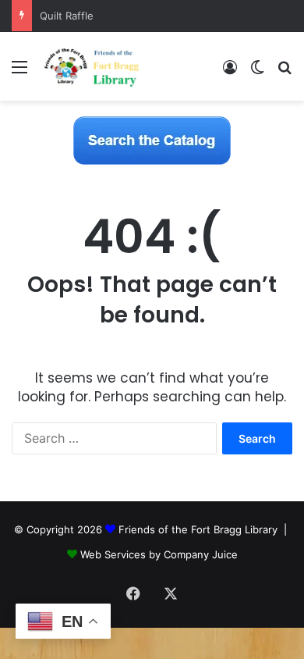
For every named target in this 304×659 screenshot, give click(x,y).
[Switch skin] (257, 72)
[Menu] (19, 72)
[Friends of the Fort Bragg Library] (91, 66)
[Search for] (284, 72)
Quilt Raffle (67, 15)
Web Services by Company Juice (159, 554)
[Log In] (230, 72)
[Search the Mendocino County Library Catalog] (152, 140)
